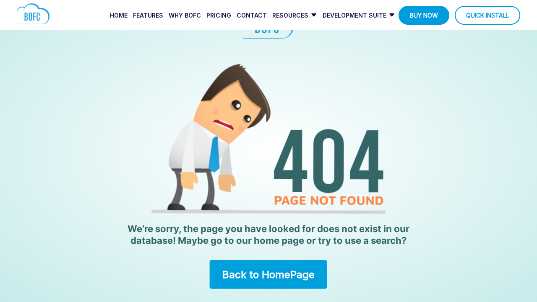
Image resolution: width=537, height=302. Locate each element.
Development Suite (354, 15)
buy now (424, 15)
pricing (218, 15)
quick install (487, 15)
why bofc (185, 15)
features (148, 15)
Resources (290, 15)
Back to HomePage (268, 274)
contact (252, 15)
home (119, 15)
